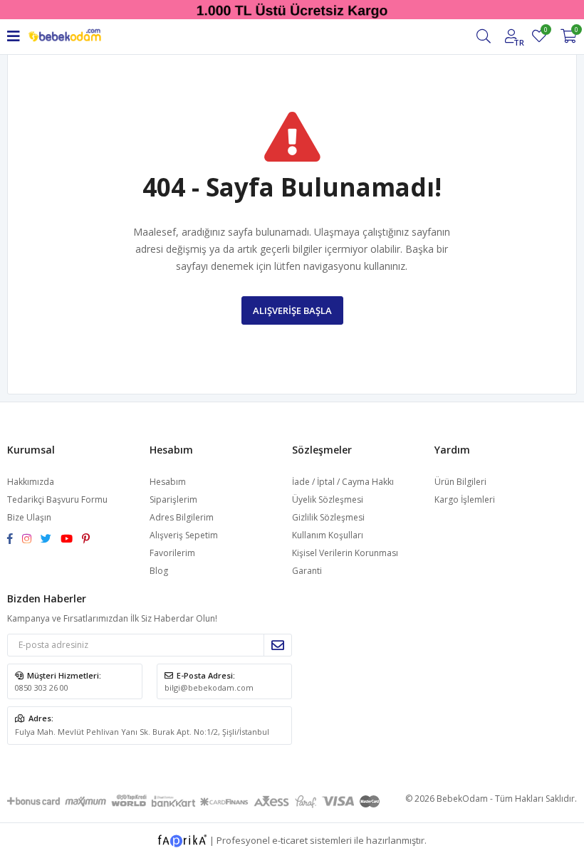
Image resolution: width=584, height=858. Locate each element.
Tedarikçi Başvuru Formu (57, 499)
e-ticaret (290, 839)
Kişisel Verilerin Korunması (345, 553)
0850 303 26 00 (41, 687)
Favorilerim (545, 31)
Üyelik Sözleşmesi (327, 499)
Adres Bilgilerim (182, 517)
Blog (159, 571)
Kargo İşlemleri (464, 499)
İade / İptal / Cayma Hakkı (343, 482)
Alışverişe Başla (292, 310)
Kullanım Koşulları (327, 535)
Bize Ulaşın (29, 517)
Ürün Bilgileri (460, 482)
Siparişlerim (173, 499)
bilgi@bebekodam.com (209, 687)
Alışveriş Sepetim (184, 535)
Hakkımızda (30, 482)
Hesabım (168, 482)
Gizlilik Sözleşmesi (328, 517)
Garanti (307, 571)
